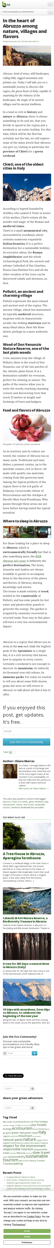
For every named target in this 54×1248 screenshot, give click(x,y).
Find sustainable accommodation (18, 12)
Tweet (6, 752)
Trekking (32, 1160)
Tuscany (8, 1163)
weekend (30, 798)
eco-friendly (26, 1125)
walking (18, 1163)
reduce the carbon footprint (36, 1143)
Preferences (27, 1243)
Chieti (14, 801)
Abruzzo (7, 801)
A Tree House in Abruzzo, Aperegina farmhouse (24, 855)
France (47, 1129)
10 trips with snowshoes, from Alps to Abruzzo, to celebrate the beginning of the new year (26, 1013)
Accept (27, 1231)
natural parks (9, 804)
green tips (18, 1132)
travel (25, 1160)
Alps (5, 1121)
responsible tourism (18, 1149)
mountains (37, 1136)
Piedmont (19, 1143)
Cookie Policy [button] (34, 1216)
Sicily (23, 1153)
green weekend (36, 801)
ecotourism (22, 1128)
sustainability (16, 1156)
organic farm (42, 1140)
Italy (46, 801)
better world (12, 1121)
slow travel (28, 804)
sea (18, 1152)
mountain (25, 1136)
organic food (9, 1143)
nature (19, 804)
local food (14, 1136)
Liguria (6, 1136)
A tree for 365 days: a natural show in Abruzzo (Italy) (26, 965)
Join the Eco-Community (26, 742)
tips (21, 1160)
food (41, 1129)
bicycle (22, 1121)
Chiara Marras (33, 41)
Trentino (40, 1160)
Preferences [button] (18, 1224)
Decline (27, 1237)
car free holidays (39, 1121)
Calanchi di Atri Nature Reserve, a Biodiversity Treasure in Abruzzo (25, 919)
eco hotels (23, 801)
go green (7, 1132)
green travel (31, 1132)
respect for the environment (24, 1146)
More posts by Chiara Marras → (34, 788)
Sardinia (13, 1153)
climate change (9, 1125)
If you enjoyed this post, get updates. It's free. (24, 714)
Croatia (18, 1125)
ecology (7, 1128)
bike (28, 1121)
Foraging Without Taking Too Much (20, 1177)
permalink (39, 807)
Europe (36, 1129)
